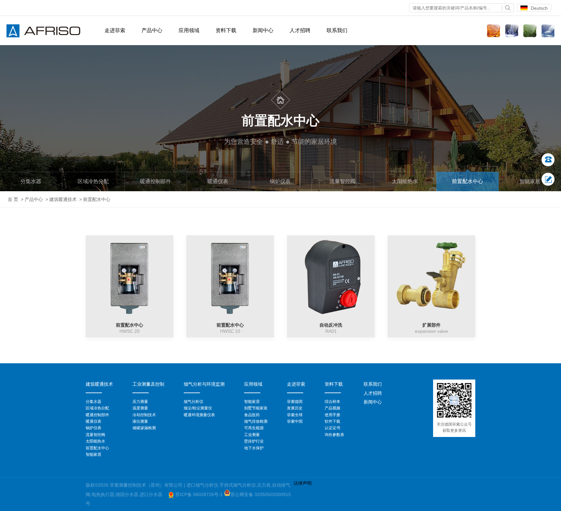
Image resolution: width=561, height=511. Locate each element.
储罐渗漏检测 (144, 428)
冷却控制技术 (144, 415)
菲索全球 (295, 415)
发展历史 (295, 408)
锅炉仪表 (280, 181)
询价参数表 (334, 434)
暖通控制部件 (155, 181)
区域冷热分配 (93, 181)
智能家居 (529, 181)
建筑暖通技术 (63, 199)
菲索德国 (295, 401)
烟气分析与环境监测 (204, 384)
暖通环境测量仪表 (199, 415)
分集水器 (30, 181)
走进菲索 (296, 384)
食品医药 (252, 415)
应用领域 (189, 30)
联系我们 (337, 30)
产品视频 (332, 408)
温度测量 (140, 408)
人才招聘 (300, 30)
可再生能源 (254, 428)
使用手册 (332, 415)
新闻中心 (263, 30)
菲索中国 (295, 421)
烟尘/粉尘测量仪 (198, 408)
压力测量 (140, 401)
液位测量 (140, 421)
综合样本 (332, 401)
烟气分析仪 (193, 401)
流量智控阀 (342, 181)
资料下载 (226, 30)
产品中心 (34, 199)
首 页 (13, 199)
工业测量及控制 (148, 384)
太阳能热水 (405, 181)
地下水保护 (254, 448)
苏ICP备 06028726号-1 (199, 494)
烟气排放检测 (256, 421)
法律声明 (302, 483)
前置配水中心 (467, 181)
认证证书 (332, 428)
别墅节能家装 (256, 408)
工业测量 (252, 434)
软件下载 (332, 421)
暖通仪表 (217, 181)
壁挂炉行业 (254, 441)
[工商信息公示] (171, 494)
